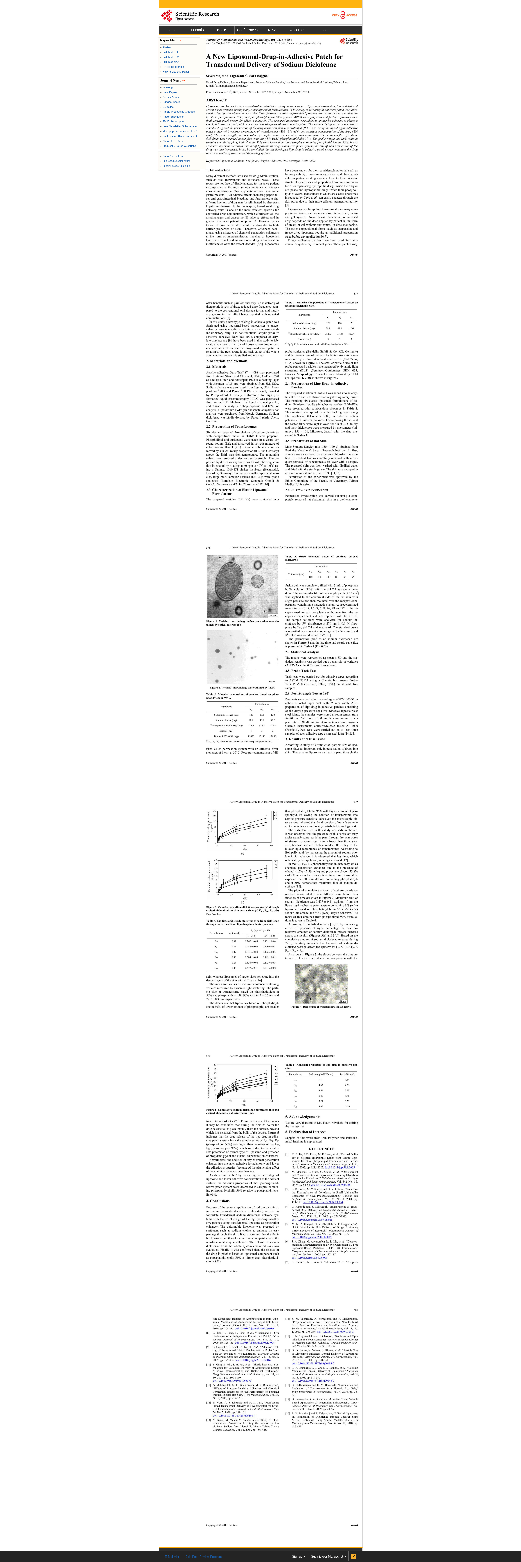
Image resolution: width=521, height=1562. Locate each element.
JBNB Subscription (172, 121)
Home (171, 30)
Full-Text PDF (169, 52)
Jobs (323, 30)
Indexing (166, 87)
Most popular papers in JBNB (178, 131)
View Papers (168, 92)
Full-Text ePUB (170, 61)
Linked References (172, 66)
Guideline (167, 106)
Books (222, 30)
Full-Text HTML (170, 57)
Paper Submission (172, 116)
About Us (297, 30)
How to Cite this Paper (174, 71)
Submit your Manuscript (327, 1556)
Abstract (166, 47)
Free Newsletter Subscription (178, 126)
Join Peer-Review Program (204, 1556)
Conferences (247, 30)
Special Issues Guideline (175, 166)
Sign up (297, 1556)
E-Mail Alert (172, 1556)
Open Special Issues (172, 156)
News (272, 30)
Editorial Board (170, 102)
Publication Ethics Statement (178, 136)
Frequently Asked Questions (178, 145)
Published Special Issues (175, 161)
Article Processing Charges (177, 111)
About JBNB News (172, 141)
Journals (197, 30)
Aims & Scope (170, 97)
